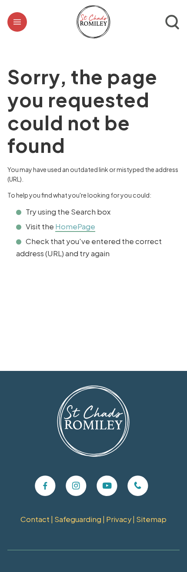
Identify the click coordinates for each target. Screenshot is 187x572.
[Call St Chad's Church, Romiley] (137, 486)
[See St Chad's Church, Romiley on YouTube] (107, 486)
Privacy (118, 519)
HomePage (75, 226)
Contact (35, 519)
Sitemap (151, 519)
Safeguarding (77, 519)
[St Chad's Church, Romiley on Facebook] (45, 486)
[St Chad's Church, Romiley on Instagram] (76, 486)
